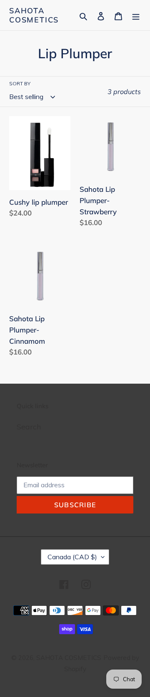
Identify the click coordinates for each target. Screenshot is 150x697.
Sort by (19, 83)
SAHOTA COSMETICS (34, 15)
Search (29, 427)
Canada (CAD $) (72, 557)
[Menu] (136, 15)
